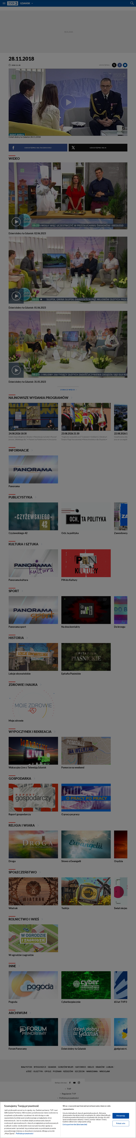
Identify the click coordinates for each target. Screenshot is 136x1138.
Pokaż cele (120, 1123)
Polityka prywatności (24, 1133)
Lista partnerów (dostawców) (75, 1124)
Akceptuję (120, 1116)
